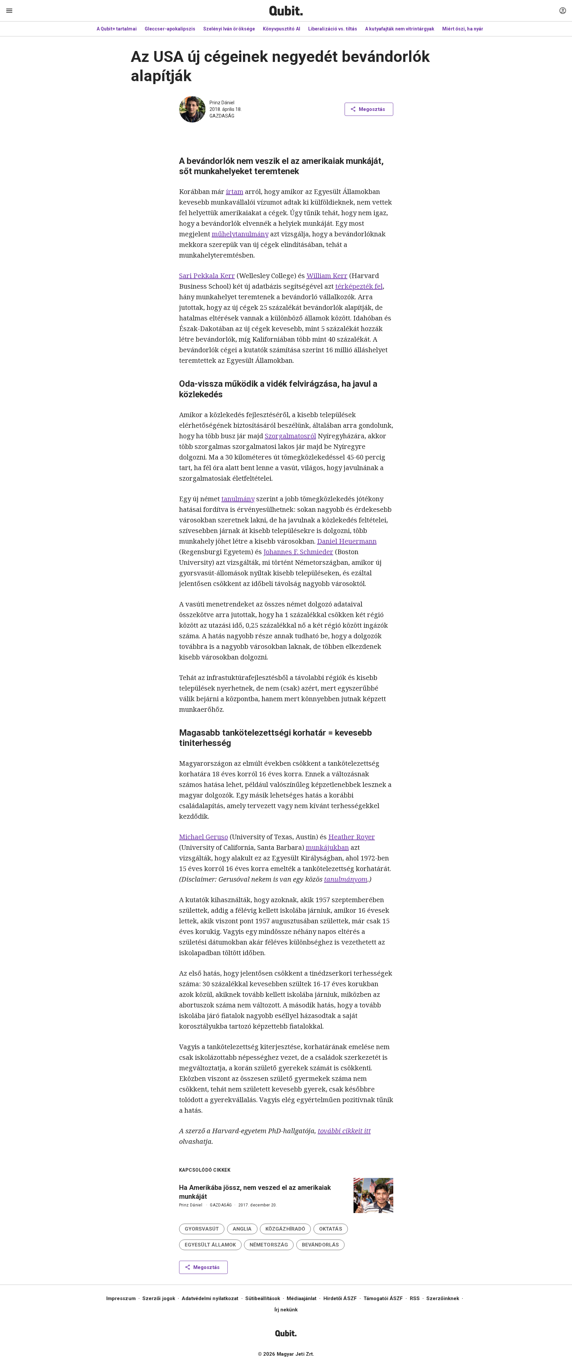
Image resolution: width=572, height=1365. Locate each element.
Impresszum (121, 1298)
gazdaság (222, 116)
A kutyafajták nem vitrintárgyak (399, 28)
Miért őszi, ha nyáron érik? (471, 28)
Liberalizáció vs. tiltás (332, 28)
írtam (234, 191)
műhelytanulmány (240, 233)
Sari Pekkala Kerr (207, 275)
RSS (415, 1298)
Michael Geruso (203, 836)
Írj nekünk (286, 1310)
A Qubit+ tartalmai (117, 28)
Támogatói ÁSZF (383, 1298)
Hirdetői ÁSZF (340, 1298)
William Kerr (327, 275)
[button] (201, 1229)
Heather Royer (351, 836)
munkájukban (327, 847)
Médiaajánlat (301, 1298)
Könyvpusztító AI (281, 28)
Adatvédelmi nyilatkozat (210, 1298)
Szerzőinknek (442, 1298)
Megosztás (372, 109)
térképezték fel (359, 286)
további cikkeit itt (344, 1130)
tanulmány (238, 498)
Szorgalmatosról (290, 435)
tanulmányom (345, 879)
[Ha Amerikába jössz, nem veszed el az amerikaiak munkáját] (373, 1195)
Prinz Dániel (222, 102)
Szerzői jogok (158, 1298)
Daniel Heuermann (347, 541)
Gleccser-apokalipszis (170, 28)
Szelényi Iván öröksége (229, 28)
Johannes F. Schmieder (298, 551)
